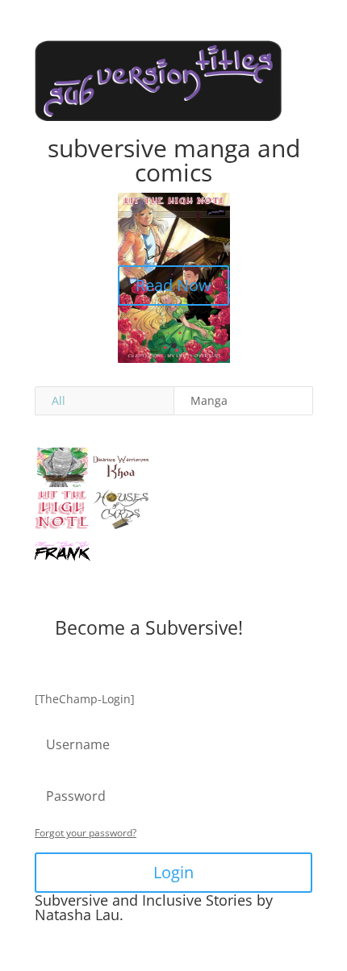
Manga (209, 400)
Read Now (173, 285)
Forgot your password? (85, 833)
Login (173, 872)
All (58, 400)
